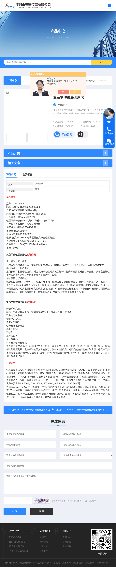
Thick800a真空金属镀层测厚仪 (89, 409)
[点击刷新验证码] (41, 500)
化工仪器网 (78, 562)
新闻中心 (67, 537)
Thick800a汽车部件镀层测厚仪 (35, 409)
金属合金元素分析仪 (18, 551)
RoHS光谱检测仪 (17, 542)
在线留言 (27, 174)
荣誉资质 (44, 542)
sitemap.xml (102, 562)
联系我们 (44, 551)
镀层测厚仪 (90, 80)
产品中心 (12, 80)
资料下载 (67, 546)
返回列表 (60, 409)
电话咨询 (109, 133)
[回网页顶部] (109, 123)
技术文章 (67, 542)
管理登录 (90, 562)
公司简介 (44, 537)
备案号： (58, 562)
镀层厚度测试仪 (16, 546)
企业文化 (44, 546)
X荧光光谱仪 (15, 537)
